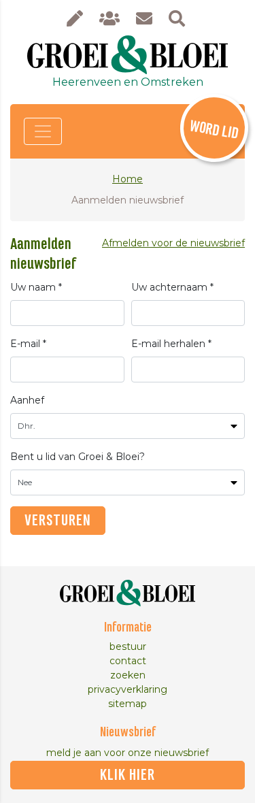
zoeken (128, 675)
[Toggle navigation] (43, 131)
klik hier (127, 775)
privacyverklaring (127, 689)
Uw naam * (36, 287)
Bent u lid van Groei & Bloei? (77, 456)
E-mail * (28, 344)
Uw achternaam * (172, 287)
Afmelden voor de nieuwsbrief (173, 243)
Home (127, 179)
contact (127, 661)
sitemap (127, 704)
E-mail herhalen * (171, 344)
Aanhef (27, 400)
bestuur (127, 646)
